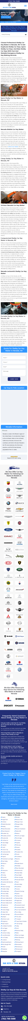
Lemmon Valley (6, 933)
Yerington (18, 951)
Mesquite (4, 951)
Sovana (18, 889)
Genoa (4, 884)
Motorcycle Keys (6, 982)
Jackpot (4, 916)
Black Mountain (6, 829)
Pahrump (18, 845)
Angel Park (5, 819)
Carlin (3, 847)
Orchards (18, 840)
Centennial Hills (6, 852)
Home (2, 22)
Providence (19, 856)
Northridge (19, 838)
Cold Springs (5, 854)
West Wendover (20, 937)
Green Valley (5, 896)
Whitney (18, 940)
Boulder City (5, 833)
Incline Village (5, 909)
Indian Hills (5, 912)
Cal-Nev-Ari (5, 840)
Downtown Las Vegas (7, 859)
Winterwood (19, 949)
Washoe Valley (19, 930)
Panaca (18, 847)
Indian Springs (6, 914)
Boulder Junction (6, 835)
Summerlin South (20, 905)
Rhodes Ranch (19, 863)
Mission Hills (19, 819)
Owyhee (18, 842)
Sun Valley (18, 912)
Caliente (4, 845)
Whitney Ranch (20, 942)
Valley (17, 926)
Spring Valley (19, 898)
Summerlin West (20, 907)
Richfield (18, 866)
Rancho (18, 859)
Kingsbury (4, 921)
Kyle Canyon (5, 923)
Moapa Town (19, 822)
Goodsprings (5, 891)
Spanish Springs (20, 891)
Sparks (17, 893)
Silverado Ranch (20, 879)
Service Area (5, 986)
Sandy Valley (19, 872)
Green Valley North (7, 898)
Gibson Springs (6, 886)
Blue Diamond (5, 831)
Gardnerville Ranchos (7, 882)
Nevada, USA (7, 1012)
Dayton (4, 856)
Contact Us (5, 984)
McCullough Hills (6, 944)
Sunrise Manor (20, 914)
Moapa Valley (19, 824)
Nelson (18, 833)
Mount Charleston (20, 829)
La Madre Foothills (7, 926)
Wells (17, 933)
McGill (3, 946)
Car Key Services (6, 979)
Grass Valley (5, 893)
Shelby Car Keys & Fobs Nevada (10, 971)
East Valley (5, 861)
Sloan (17, 882)
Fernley (4, 875)
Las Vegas (4, 928)
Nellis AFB (18, 831)
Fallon (3, 872)
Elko (3, 866)
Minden (18, 817)
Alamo (3, 817)
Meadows (4, 949)
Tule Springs (19, 923)
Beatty (4, 826)
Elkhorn (4, 863)
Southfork (18, 886)
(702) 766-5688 (14, 1)
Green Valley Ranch (7, 900)
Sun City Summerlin (21, 909)
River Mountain (20, 868)
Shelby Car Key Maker (10, 22)
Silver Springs (19, 877)
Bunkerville (5, 838)
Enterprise (5, 870)
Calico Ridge (5, 842)
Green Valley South (7, 903)
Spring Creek (19, 896)
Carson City (5, 849)
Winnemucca (19, 946)
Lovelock (4, 940)
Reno (17, 861)
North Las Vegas (20, 835)
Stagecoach (19, 900)
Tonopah (18, 919)
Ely (3, 868)
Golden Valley (5, 889)
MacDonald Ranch (6, 942)
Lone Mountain (6, 935)
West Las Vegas (20, 935)
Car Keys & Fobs (9, 7)
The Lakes (18, 916)
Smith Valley (19, 884)
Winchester (19, 944)
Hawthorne (5, 905)
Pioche (17, 854)
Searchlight (19, 875)
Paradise (18, 849)
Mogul (17, 826)
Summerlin (18, 903)
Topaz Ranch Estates (21, 921)
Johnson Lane (5, 919)
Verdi (17, 928)
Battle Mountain (6, 824)
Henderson (5, 907)
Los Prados (5, 937)
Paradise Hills (19, 852)
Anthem (4, 822)
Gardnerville (5, 879)
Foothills (4, 877)
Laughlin (4, 930)
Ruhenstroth (19, 870)
